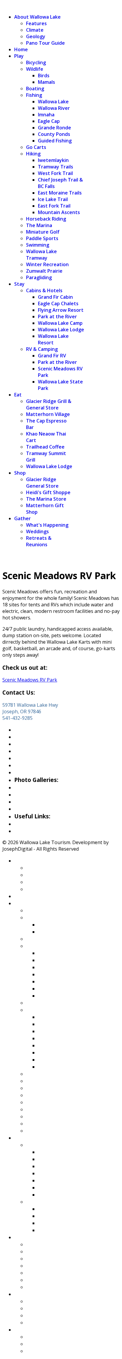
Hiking (33, 153)
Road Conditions (35, 830)
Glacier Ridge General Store (42, 482)
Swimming (37, 245)
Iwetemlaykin (53, 160)
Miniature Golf (43, 232)
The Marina (39, 225)
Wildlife (34, 69)
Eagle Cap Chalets (58, 303)
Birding (23, 765)
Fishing (34, 95)
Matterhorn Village (48, 414)
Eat (18, 394)
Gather (22, 518)
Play (19, 56)
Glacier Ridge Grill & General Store (48, 404)
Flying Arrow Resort (61, 310)
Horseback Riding (46, 219)
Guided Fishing (55, 140)
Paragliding (39, 277)
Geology (35, 36)
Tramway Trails (55, 166)
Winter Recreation (47, 264)
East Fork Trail (54, 206)
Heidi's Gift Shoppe (48, 492)
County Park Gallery (40, 794)
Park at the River (57, 316)
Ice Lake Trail (53, 199)
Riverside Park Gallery (43, 787)
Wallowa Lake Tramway (41, 254)
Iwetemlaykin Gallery (42, 808)
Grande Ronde (54, 127)
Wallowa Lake (53, 101)
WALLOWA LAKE (20, 5)
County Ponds (54, 134)
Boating (35, 88)
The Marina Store (46, 499)
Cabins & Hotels (44, 290)
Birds (43, 75)
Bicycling (36, 62)
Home (21, 49)
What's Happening (47, 525)
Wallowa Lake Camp (60, 323)
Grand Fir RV (52, 355)
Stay (19, 284)
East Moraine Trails (60, 192)
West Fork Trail (55, 173)
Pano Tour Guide (45, 43)
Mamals (46, 82)
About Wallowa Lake (37, 17)
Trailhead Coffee (45, 447)
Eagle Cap (49, 121)
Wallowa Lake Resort (53, 339)
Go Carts (36, 147)
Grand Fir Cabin (55, 297)
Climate (35, 30)
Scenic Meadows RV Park (29, 680)
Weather (25, 823)
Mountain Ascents (59, 212)
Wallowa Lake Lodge (61, 329)
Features (36, 23)
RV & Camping (42, 349)
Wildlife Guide (32, 772)
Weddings (37, 531)
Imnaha (46, 114)
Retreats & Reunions (39, 541)
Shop (20, 473)
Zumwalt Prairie (44, 271)
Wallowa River (54, 108)
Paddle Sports (42, 238)
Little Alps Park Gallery (44, 801)
